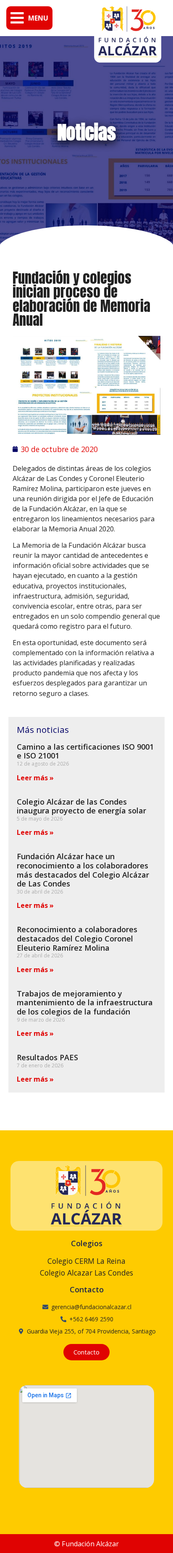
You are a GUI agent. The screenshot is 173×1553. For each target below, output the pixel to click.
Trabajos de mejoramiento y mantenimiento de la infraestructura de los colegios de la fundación (85, 1002)
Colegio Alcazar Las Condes (86, 1272)
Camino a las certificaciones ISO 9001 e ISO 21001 (85, 751)
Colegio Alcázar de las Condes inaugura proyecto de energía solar (81, 806)
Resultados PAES (47, 1057)
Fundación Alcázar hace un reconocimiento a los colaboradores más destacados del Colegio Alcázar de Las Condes (83, 870)
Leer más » (35, 777)
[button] (29, 18)
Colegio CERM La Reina (86, 1261)
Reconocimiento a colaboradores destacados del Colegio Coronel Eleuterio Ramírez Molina (77, 938)
